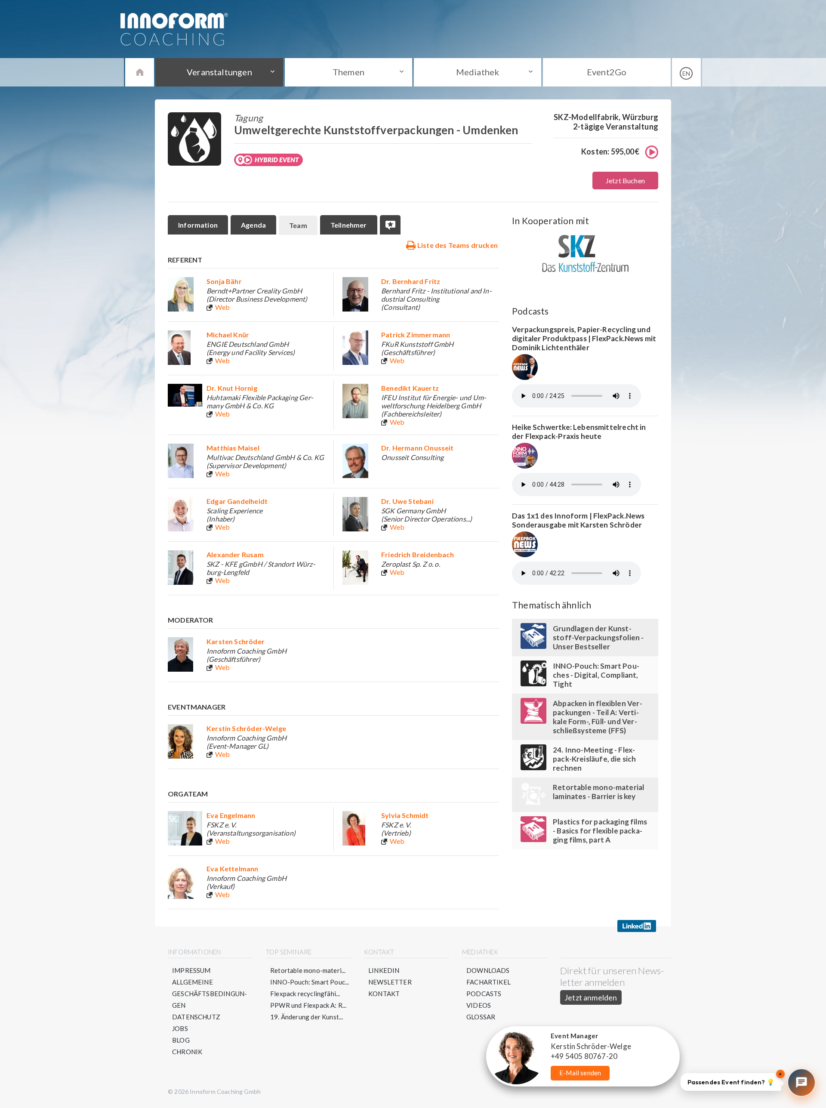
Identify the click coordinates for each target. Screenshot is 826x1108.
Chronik (187, 1052)
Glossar (480, 1017)
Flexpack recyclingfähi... (305, 993)
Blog (181, 1040)
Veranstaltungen (219, 72)
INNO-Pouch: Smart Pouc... (309, 982)
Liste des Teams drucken (457, 245)
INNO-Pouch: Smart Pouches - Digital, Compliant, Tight (596, 674)
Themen (348, 72)
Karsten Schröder (235, 641)
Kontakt (384, 993)
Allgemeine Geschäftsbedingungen (209, 993)
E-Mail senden (580, 1073)
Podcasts (483, 993)
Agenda (253, 225)
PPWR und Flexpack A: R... (308, 1005)
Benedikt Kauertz (410, 388)
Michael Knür (227, 334)
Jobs (180, 1028)
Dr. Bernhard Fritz (410, 281)
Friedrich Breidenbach (417, 554)
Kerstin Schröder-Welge (246, 728)
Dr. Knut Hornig (231, 388)
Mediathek (477, 72)
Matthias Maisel (232, 448)
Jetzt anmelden (590, 997)
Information (198, 225)
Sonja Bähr (224, 281)
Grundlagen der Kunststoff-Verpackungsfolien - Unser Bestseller (598, 637)
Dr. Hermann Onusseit (417, 448)
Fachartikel (488, 982)
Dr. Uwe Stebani (407, 501)
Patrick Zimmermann (415, 334)
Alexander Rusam (235, 554)
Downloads (488, 970)
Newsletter (390, 982)
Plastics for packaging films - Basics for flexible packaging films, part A (600, 830)
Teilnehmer (348, 225)
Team (298, 225)
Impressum (191, 970)
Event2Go (606, 72)
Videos (478, 1005)
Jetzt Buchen (625, 180)
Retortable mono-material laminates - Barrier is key (598, 792)
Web (222, 307)
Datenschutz (196, 1017)
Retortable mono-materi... (308, 970)
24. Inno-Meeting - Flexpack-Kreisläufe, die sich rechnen (594, 758)
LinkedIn (383, 970)
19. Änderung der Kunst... (306, 1017)
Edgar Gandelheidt (237, 501)
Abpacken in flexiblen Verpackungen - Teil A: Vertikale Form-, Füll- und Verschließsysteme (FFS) (597, 717)
